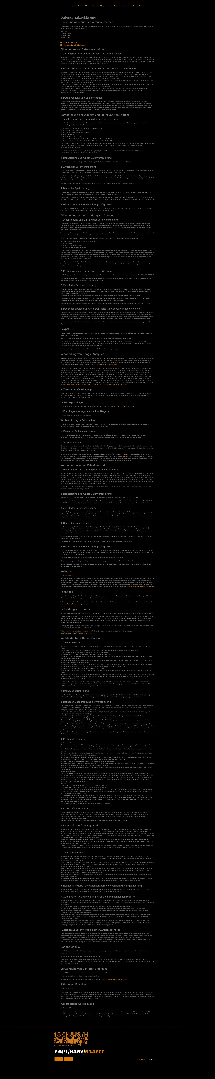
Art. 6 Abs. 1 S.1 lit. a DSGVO (125, 406)
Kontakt (133, 6)
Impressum (151, 1059)
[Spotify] (57, 1059)
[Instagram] (70, 1059)
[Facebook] (61, 1059)
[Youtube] (66, 1059)
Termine (125, 6)
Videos (116, 6)
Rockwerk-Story (98, 6)
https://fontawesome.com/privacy (116, 979)
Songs (109, 6)
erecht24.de (69, 575)
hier (101, 426)
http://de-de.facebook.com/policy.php (76, 604)
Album (87, 6)
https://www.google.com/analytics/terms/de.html (82, 384)
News (80, 6)
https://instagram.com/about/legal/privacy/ (140, 586)
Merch (141, 6)
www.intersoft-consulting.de (108, 364)
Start (73, 6)
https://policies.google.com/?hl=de (116, 384)
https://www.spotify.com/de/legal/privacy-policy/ (76, 633)
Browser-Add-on (128, 456)
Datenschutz (141, 1059)
